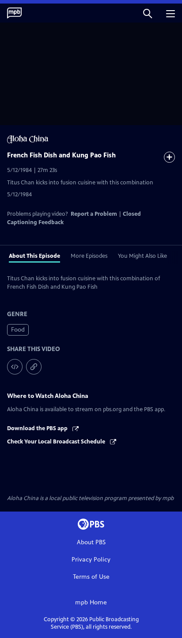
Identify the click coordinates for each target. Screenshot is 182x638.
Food (18, 329)
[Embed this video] (15, 366)
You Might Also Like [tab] (142, 256)
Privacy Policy (91, 559)
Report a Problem (94, 214)
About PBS (91, 542)
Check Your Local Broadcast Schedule (56, 441)
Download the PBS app (38, 428)
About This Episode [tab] (34, 256)
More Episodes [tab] (89, 256)
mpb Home (91, 602)
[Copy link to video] (34, 366)
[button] (147, 13)
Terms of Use (91, 577)
